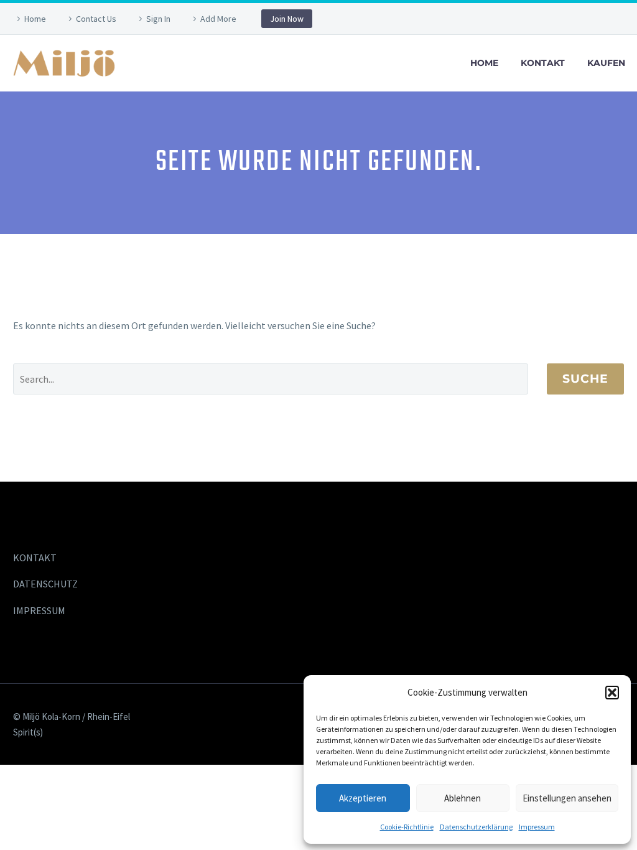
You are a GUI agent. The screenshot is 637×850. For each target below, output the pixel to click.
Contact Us (96, 18)
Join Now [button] (287, 18)
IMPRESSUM (39, 610)
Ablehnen (462, 798)
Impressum (537, 826)
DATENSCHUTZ (45, 583)
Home (35, 18)
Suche (585, 378)
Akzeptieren (362, 798)
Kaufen (606, 62)
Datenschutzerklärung (476, 826)
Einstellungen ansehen (567, 798)
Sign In (158, 18)
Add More (218, 18)
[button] (612, 692)
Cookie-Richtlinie (407, 826)
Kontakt (543, 62)
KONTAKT (35, 557)
